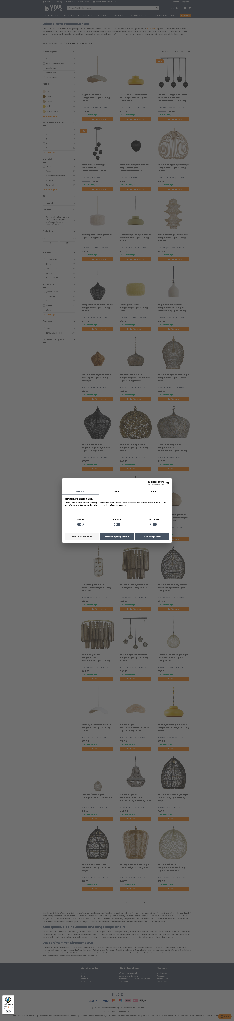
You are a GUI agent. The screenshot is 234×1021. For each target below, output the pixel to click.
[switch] (8, 1011)
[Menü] (12, 996)
